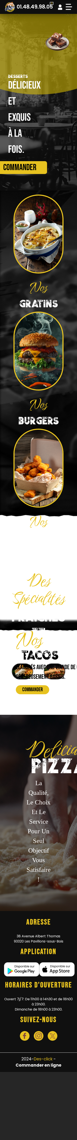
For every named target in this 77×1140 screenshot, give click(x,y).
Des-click (43, 1059)
